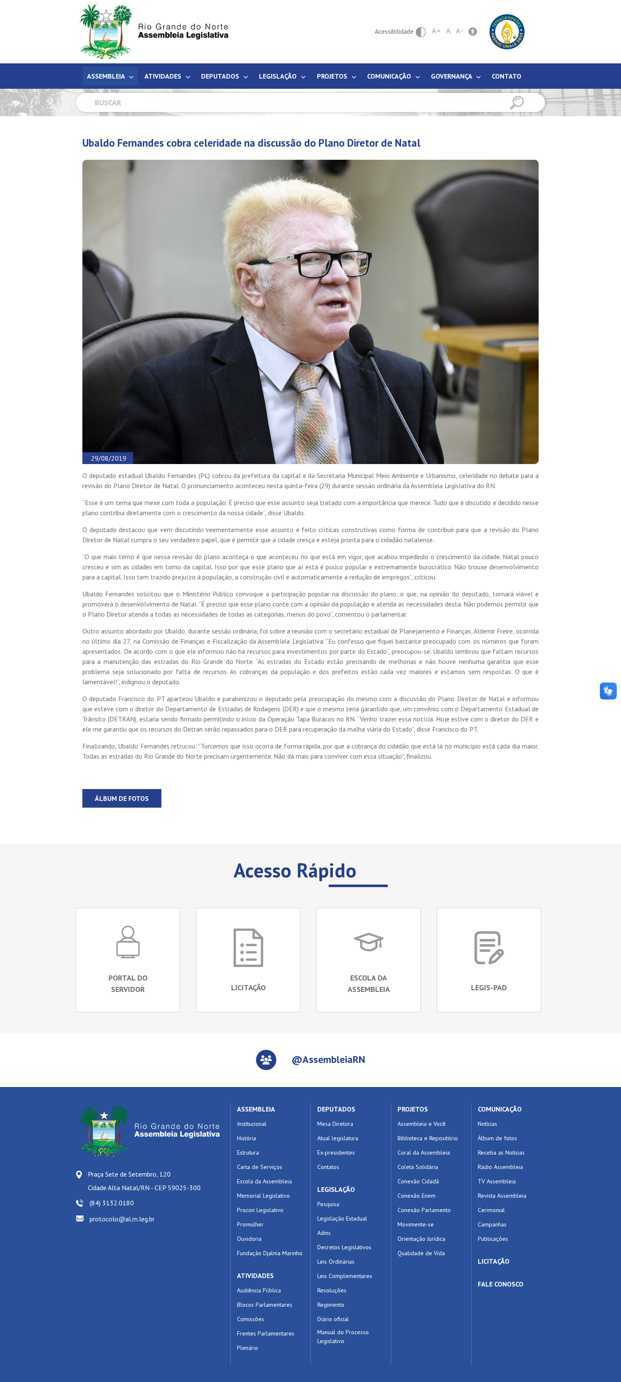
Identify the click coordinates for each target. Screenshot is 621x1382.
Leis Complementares (344, 1276)
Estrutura (248, 1152)
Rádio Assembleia (500, 1167)
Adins (324, 1233)
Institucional (252, 1124)
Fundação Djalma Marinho (269, 1253)
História (246, 1138)
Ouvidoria (249, 1239)
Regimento (330, 1304)
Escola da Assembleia (264, 1181)
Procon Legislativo (260, 1210)
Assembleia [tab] (106, 76)
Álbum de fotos (122, 798)
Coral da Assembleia (424, 1152)
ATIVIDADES (255, 1275)
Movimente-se (416, 1224)
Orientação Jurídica (421, 1239)
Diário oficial (333, 1319)
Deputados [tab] (221, 76)
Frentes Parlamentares (265, 1333)
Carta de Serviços (259, 1167)
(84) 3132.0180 (112, 1202)
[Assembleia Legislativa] (151, 31)
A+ (436, 31)
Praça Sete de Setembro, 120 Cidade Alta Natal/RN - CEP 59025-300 (144, 1181)
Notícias (487, 1124)
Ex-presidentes (336, 1152)
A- (459, 31)
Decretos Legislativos (344, 1247)
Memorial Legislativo (263, 1195)
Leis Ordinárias (335, 1261)
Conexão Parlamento (424, 1210)
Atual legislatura (337, 1138)
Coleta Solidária (418, 1167)
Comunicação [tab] (390, 76)
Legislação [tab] (278, 76)
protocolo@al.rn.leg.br (122, 1218)
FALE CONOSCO (500, 1284)
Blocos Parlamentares (264, 1304)
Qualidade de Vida (421, 1253)
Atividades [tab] (163, 76)
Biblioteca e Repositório (428, 1138)
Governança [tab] (452, 76)
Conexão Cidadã (418, 1181)
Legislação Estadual (342, 1218)
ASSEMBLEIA (256, 1109)
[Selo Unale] (507, 31)
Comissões (250, 1319)
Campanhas (492, 1224)
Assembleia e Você (422, 1124)
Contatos (328, 1167)
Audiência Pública (259, 1290)
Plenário (247, 1348)
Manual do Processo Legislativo (343, 1336)
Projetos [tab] (333, 76)
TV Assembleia (497, 1181)
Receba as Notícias (501, 1152)
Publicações (493, 1239)
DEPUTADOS (336, 1109)
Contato (506, 76)
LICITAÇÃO (493, 1261)
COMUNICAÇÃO (500, 1109)
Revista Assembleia (502, 1195)
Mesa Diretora (335, 1124)
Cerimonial (491, 1210)
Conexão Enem (417, 1195)
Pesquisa (328, 1204)
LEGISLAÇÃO (336, 1189)
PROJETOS (413, 1109)
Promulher (250, 1224)
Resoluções (331, 1290)
